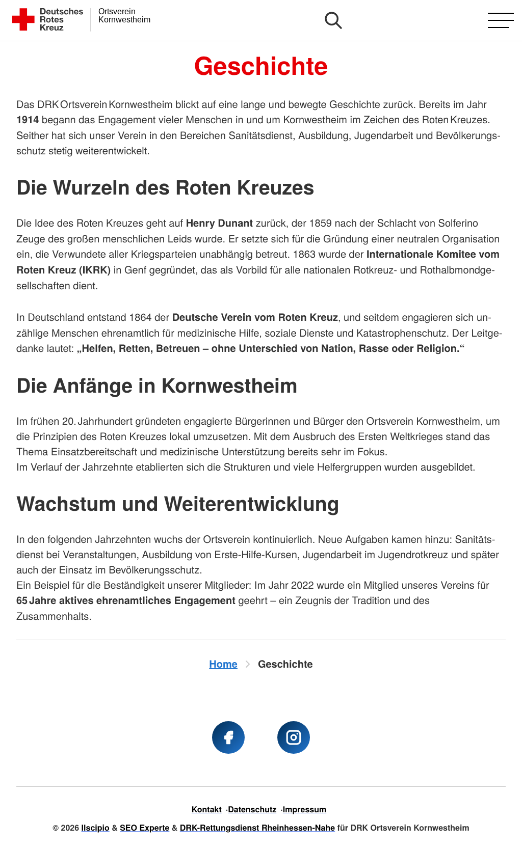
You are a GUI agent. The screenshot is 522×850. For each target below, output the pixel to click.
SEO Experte (144, 827)
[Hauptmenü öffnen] (501, 20)
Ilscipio (96, 827)
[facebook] (228, 737)
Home (223, 663)
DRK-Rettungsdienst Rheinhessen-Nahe (257, 827)
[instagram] (293, 737)
